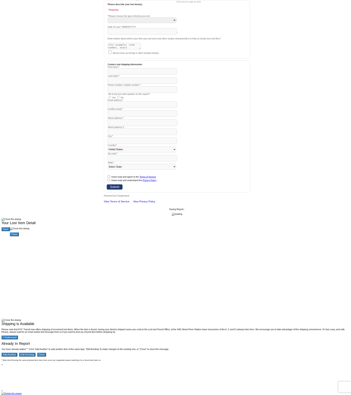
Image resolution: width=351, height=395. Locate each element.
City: (110, 136)
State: (111, 162)
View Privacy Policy (144, 201)
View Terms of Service (116, 201)
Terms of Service (147, 177)
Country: (112, 145)
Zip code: (113, 153)
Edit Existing (27, 354)
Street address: (116, 118)
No (122, 97)
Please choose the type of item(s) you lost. (129, 16)
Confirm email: (115, 109)
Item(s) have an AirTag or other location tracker (136, 53)
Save (5, 229)
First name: (114, 67)
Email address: (115, 100)
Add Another (9, 354)
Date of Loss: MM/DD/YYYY (122, 27)
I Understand (9, 337)
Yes (114, 97)
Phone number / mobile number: (124, 85)
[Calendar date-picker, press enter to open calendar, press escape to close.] (177, 31)
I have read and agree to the (133, 177)
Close (14, 234)
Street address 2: (116, 127)
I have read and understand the (133, 180)
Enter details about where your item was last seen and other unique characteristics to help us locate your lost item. (164, 38)
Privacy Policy (149, 180)
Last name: (114, 76)
